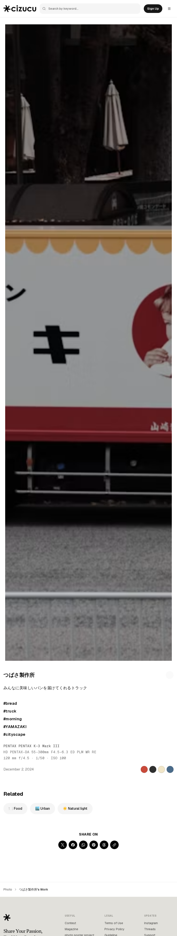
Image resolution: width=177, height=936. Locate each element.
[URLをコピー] (114, 845)
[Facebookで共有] (73, 845)
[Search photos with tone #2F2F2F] (152, 769)
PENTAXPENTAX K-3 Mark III (31, 746)
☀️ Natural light (75, 808)
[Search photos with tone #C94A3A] (144, 769)
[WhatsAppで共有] (83, 845)
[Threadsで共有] (104, 845)
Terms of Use (113, 923)
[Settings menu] (169, 8)
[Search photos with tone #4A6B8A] (170, 769)
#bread (10, 703)
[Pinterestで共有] (93, 845)
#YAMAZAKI (15, 726)
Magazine (71, 929)
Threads (150, 929)
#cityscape (14, 734)
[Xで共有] (62, 845)
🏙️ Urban (42, 808)
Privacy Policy (114, 929)
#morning (12, 718)
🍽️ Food (15, 808)
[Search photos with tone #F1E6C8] (161, 769)
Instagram (151, 923)
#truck (10, 711)
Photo (7, 889)
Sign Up (153, 9)
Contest (70, 923)
